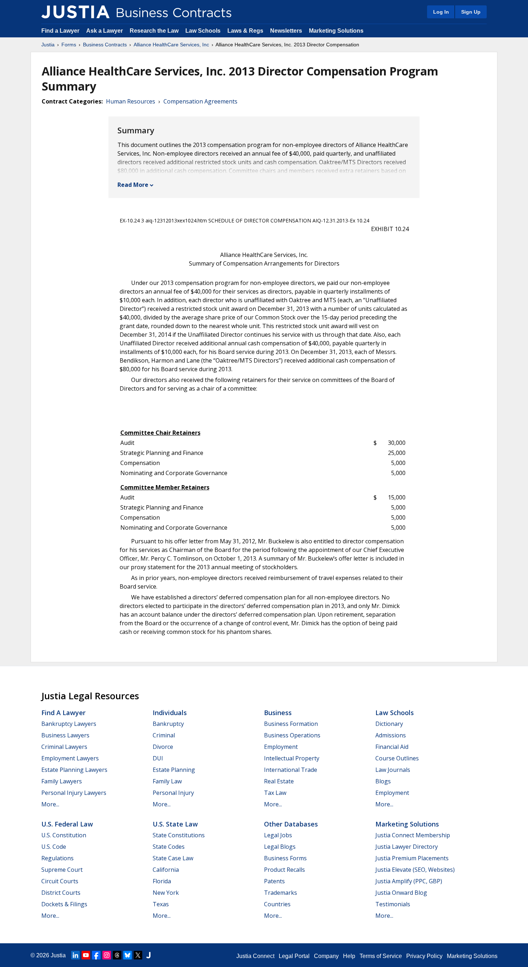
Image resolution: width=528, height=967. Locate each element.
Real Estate (279, 781)
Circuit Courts (59, 881)
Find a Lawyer (60, 31)
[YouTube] (86, 955)
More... (50, 804)
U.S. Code (53, 847)
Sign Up (471, 12)
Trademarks (280, 893)
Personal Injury (173, 793)
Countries (277, 904)
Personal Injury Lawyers (73, 793)
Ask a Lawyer (105, 31)
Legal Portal (294, 956)
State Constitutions (179, 835)
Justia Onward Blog (401, 893)
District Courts (60, 893)
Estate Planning (174, 770)
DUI (158, 758)
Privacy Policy (424, 956)
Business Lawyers (65, 735)
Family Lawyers (61, 781)
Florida (162, 881)
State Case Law (173, 858)
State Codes (169, 847)
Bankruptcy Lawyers (68, 724)
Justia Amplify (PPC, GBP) (408, 881)
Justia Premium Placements (412, 858)
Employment (281, 747)
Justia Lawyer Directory (406, 847)
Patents (274, 881)
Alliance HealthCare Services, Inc (171, 44)
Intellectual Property (291, 758)
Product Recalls (284, 870)
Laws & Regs (245, 31)
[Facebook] (96, 955)
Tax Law (275, 793)
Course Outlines (397, 758)
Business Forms (285, 858)
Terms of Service (381, 956)
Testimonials (392, 904)
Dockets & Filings (64, 904)
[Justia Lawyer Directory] (148, 955)
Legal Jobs (278, 835)
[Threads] (117, 955)
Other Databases (291, 824)
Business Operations (292, 735)
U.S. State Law (175, 824)
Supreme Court (62, 870)
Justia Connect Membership (412, 835)
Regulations (57, 858)
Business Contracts (105, 44)
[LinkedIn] (75, 955)
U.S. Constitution (63, 835)
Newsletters (286, 31)
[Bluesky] (127, 955)
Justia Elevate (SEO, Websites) (415, 870)
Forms (68, 44)
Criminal (164, 735)
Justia (48, 44)
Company (326, 956)
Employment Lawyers (70, 758)
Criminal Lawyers (64, 747)
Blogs (383, 781)
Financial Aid (391, 747)
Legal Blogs (280, 847)
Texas (161, 904)
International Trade (290, 770)
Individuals (170, 712)
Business (278, 712)
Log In (441, 12)
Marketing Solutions (336, 31)
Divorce (163, 747)
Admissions (390, 735)
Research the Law (154, 31)
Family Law (167, 781)
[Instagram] (106, 955)
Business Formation (291, 724)
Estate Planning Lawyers (74, 770)
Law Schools (203, 31)
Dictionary (389, 724)
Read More (132, 185)
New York (166, 893)
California (166, 870)
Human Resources (130, 101)
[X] (138, 955)
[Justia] (75, 11)
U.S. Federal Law (67, 824)
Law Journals (392, 770)
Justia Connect (255, 956)
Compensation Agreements (200, 101)
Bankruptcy (168, 724)
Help (349, 956)
